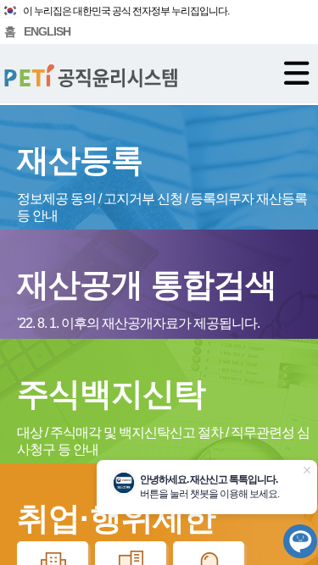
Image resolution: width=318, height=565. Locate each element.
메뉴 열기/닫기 (297, 73)
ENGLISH (47, 31)
